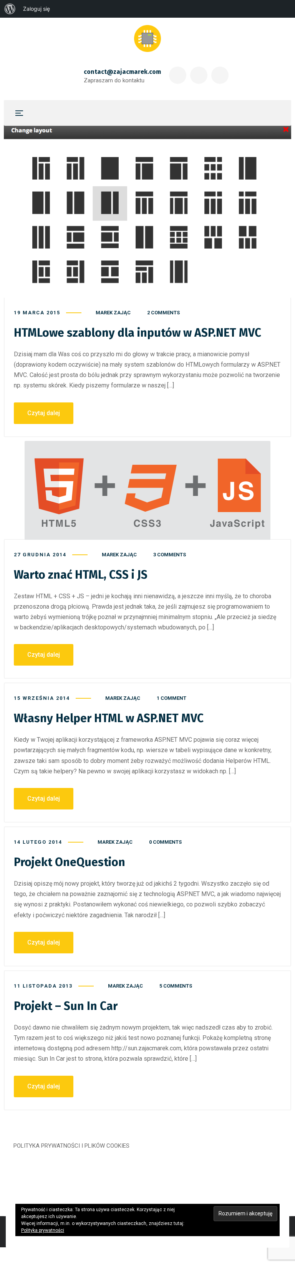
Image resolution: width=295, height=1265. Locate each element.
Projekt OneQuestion (69, 862)
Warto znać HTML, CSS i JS (81, 575)
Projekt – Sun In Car (66, 1006)
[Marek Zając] (147, 38)
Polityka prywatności (42, 1230)
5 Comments (175, 986)
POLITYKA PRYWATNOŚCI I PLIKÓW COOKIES (71, 1145)
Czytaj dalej (43, 413)
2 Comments (163, 312)
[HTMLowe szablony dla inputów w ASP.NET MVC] (147, 211)
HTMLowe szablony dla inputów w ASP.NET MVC (137, 333)
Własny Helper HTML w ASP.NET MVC (109, 718)
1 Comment (171, 698)
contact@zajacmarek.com (122, 71)
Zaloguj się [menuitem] (36, 8)
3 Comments (169, 554)
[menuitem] (10, 9)
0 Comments (165, 842)
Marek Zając (113, 312)
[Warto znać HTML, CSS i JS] (147, 490)
